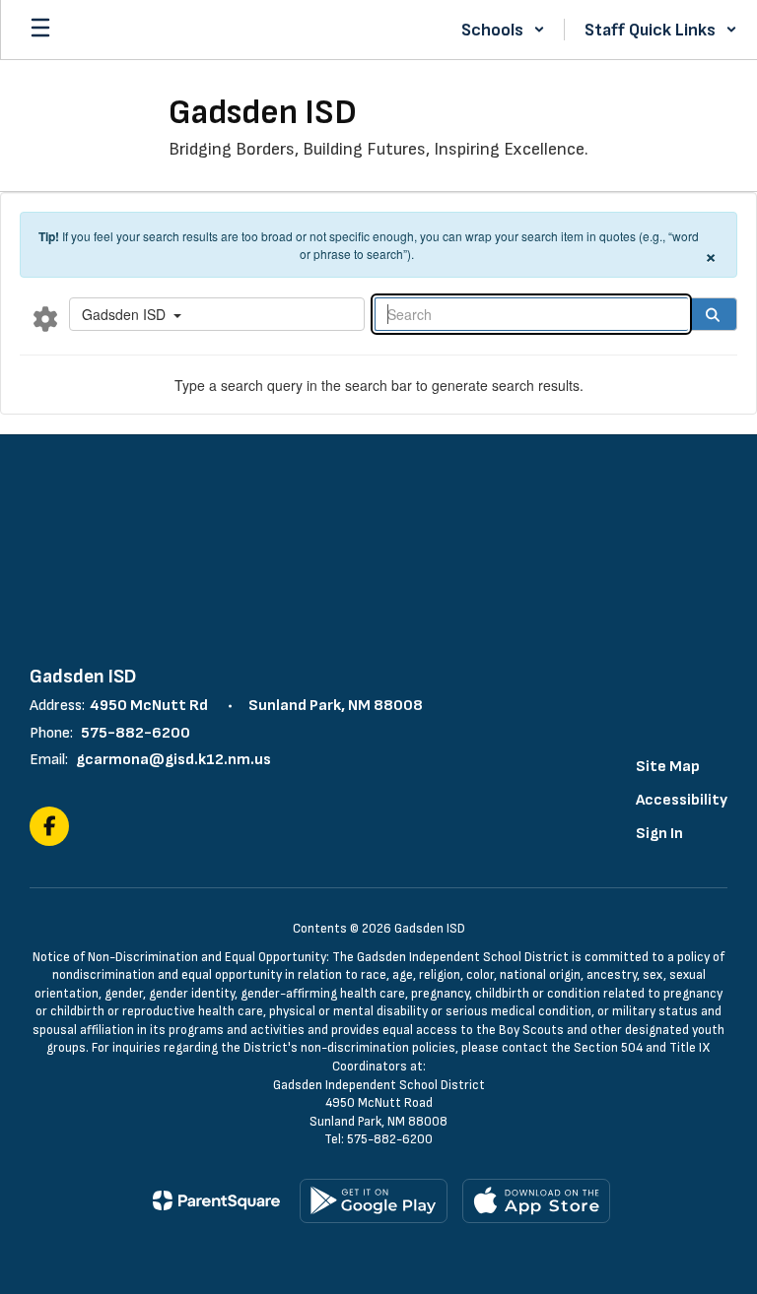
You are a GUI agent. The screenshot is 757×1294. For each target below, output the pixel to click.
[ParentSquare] (216, 1200)
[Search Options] (45, 318)
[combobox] (217, 314)
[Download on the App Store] (536, 1201)
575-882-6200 (135, 733)
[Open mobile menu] (40, 29)
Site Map (668, 766)
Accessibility (681, 800)
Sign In (659, 833)
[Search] (712, 314)
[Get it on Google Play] (373, 1201)
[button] (503, 29)
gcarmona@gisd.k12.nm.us (173, 759)
